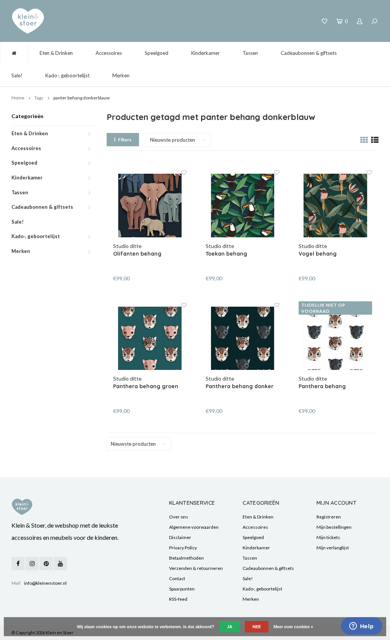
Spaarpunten (182, 589)
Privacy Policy (183, 547)
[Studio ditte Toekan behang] (243, 206)
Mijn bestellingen (334, 527)
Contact (177, 578)
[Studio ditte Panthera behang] (335, 338)
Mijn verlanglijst (332, 547)
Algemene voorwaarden (194, 527)
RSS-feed (178, 599)
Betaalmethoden (186, 558)
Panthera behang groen (145, 386)
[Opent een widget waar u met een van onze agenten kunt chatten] (361, 626)
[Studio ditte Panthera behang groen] (150, 338)
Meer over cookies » (293, 626)
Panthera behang (322, 386)
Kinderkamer (205, 53)
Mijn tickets (328, 537)
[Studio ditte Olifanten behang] (150, 206)
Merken (120, 75)
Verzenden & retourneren (196, 568)
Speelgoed (156, 53)
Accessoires (109, 53)
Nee (257, 626)
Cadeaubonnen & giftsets (309, 53)
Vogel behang (318, 253)
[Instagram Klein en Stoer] (32, 563)
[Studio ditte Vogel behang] (335, 206)
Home (17, 98)
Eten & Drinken (56, 53)
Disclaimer (180, 537)
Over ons (178, 517)
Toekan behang (226, 253)
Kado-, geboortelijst (67, 75)
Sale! (16, 75)
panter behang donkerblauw (81, 98)
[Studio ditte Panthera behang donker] (243, 338)
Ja (229, 626)
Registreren (328, 517)
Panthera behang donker (239, 386)
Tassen (250, 53)
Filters (124, 139)
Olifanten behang (137, 253)
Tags (38, 98)
